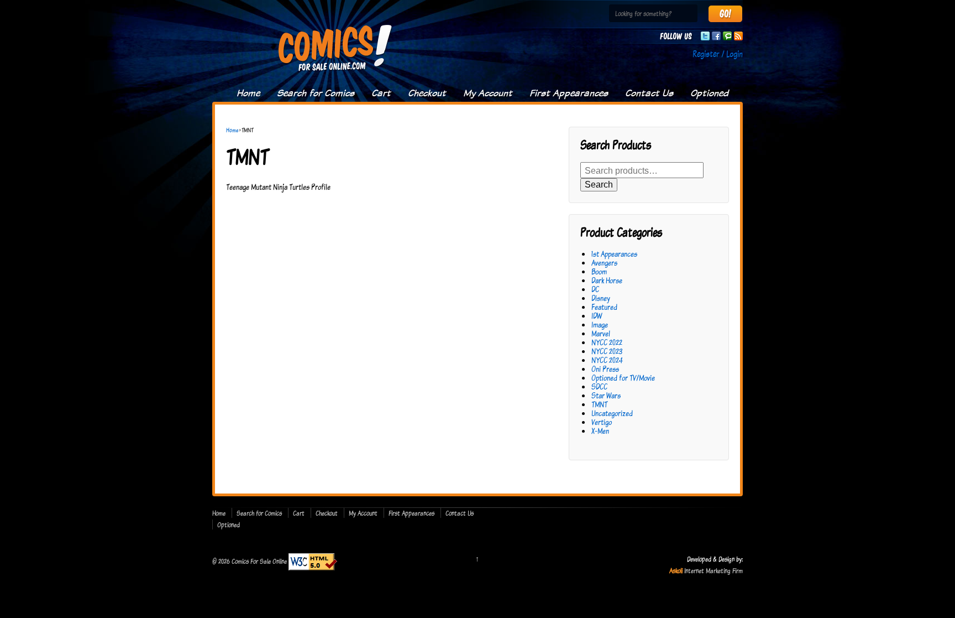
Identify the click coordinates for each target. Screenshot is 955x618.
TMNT (599, 404)
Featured (604, 307)
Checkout (427, 93)
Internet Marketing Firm (713, 570)
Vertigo (601, 422)
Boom (599, 271)
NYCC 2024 (607, 360)
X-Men (600, 431)
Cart (381, 93)
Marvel (600, 333)
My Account (487, 93)
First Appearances (568, 93)
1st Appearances (614, 253)
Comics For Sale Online (259, 561)
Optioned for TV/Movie (623, 377)
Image (599, 324)
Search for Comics (315, 93)
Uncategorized (612, 413)
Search (599, 184)
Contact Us (649, 93)
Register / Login (717, 54)
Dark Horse (606, 280)
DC (595, 289)
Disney (600, 298)
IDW (596, 315)
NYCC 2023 (606, 351)
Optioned (709, 93)
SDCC (599, 386)
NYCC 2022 (606, 342)
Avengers (604, 262)
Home (248, 93)
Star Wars (606, 395)
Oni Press (605, 369)
